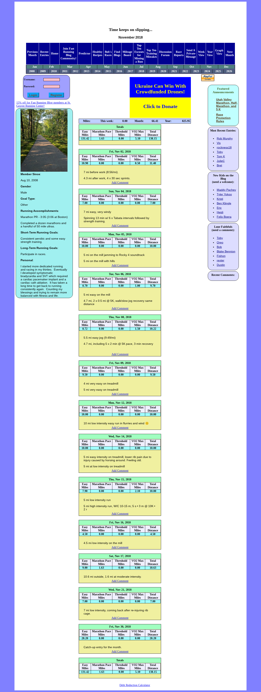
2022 (185, 71)
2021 (174, 71)
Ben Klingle (224, 203)
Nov (209, 66)
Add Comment (120, 182)
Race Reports (179, 53)
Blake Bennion (226, 251)
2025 (218, 71)
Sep (175, 66)
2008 (32, 71)
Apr (88, 66)
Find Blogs (117, 53)
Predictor (84, 53)
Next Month (230, 53)
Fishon (221, 256)
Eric (219, 207)
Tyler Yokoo (224, 194)
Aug (157, 66)
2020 (163, 71)
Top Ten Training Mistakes (151, 53)
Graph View (219, 52)
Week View (201, 53)
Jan (34, 66)
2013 (86, 71)
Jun (125, 66)
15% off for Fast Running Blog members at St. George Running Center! (43, 104)
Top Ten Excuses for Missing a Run (139, 53)
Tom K (221, 156)
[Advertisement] (130, 11)
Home (54, 53)
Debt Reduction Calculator (134, 685)
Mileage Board (127, 53)
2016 (119, 71)
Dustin (221, 264)
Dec (226, 66)
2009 (43, 71)
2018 (141, 71)
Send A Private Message (191, 53)
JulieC (221, 160)
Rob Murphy (225, 138)
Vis (219, 143)
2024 (207, 71)
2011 (64, 71)
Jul (141, 66)
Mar (69, 66)
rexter (220, 260)
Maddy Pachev (226, 189)
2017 (130, 71)
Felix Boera (224, 216)
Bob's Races (108, 53)
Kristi (220, 198)
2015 (108, 71)
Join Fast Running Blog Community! (68, 53)
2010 (54, 71)
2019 (152, 71)
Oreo (220, 242)
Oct (192, 66)
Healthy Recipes (97, 53)
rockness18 (224, 147)
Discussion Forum (165, 53)
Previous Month (32, 53)
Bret (219, 165)
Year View (210, 53)
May (107, 66)
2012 (75, 71)
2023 (196, 71)
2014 (97, 71)
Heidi (220, 212)
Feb (51, 66)
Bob (219, 247)
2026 (229, 71)
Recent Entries (44, 53)
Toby (220, 152)
